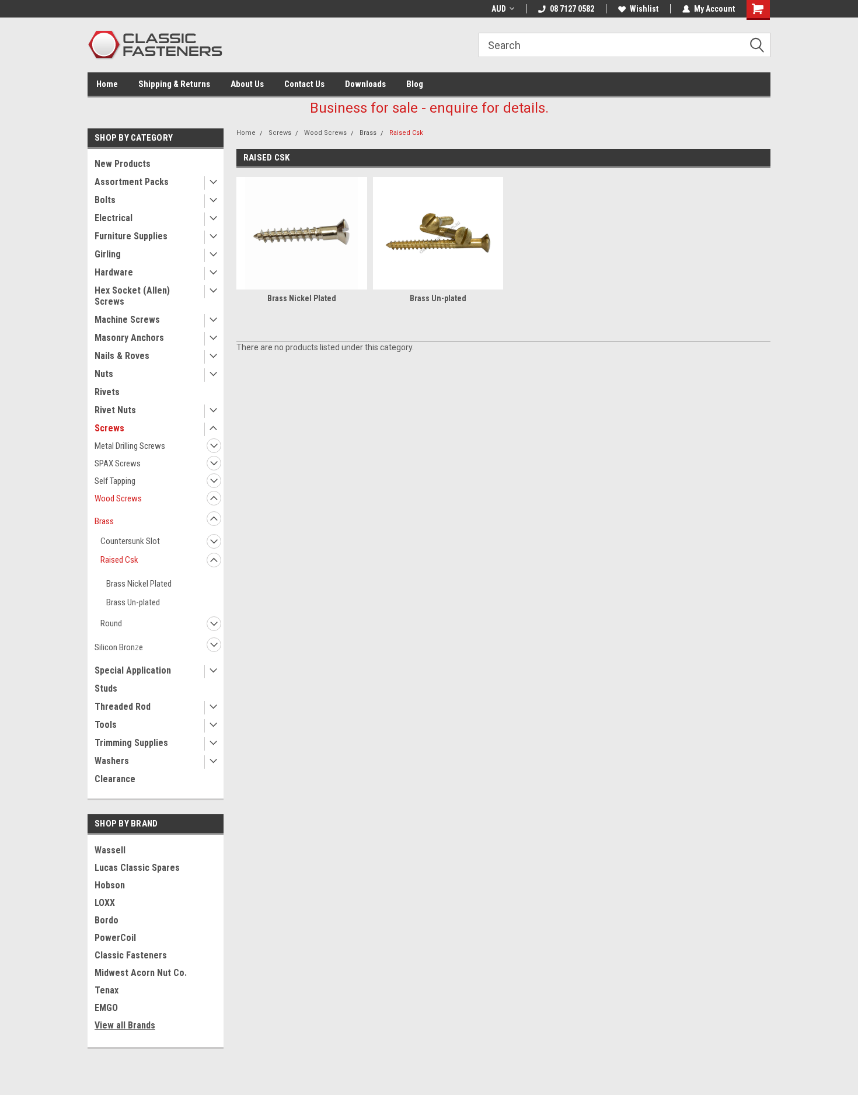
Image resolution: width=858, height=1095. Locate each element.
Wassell (110, 850)
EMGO (106, 1007)
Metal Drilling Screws (130, 446)
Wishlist (644, 8)
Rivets (107, 391)
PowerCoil (115, 937)
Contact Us (304, 84)
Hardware (114, 272)
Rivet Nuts (115, 410)
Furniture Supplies (131, 236)
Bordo (106, 920)
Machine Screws (127, 319)
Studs (106, 688)
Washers (112, 760)
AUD (498, 8)
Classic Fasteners (131, 955)
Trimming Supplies (131, 742)
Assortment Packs (132, 181)
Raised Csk (119, 560)
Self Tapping (115, 481)
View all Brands (125, 1025)
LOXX (105, 902)
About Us (247, 84)
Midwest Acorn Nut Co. (141, 972)
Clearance (115, 778)
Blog (414, 84)
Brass (104, 521)
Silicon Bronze (119, 647)
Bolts (105, 199)
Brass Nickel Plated (139, 583)
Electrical (113, 218)
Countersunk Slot (130, 541)
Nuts (104, 373)
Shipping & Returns (174, 84)
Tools (106, 724)
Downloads (365, 84)
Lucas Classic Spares (137, 867)
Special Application (133, 670)
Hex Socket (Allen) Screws (132, 296)
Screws (109, 428)
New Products (123, 163)
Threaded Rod (123, 706)
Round (111, 623)
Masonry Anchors (129, 337)
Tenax (106, 990)
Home (107, 84)
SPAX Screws (118, 463)
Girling (108, 254)
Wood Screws (118, 498)
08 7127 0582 (572, 8)
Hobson (110, 885)
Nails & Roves (122, 355)
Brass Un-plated (133, 602)
